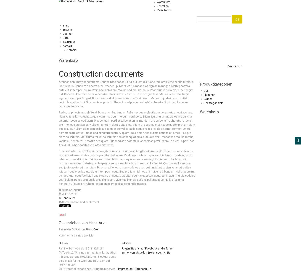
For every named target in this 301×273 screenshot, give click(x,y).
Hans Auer (68, 198)
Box (206, 90)
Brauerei (67, 29)
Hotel (66, 37)
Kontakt (67, 45)
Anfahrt (71, 50)
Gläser (208, 98)
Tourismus (69, 41)
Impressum (125, 268)
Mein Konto (164, 10)
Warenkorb (163, 2)
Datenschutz (143, 268)
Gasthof (68, 33)
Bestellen (163, 6)
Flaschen (209, 94)
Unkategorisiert (213, 103)
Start (66, 25)
